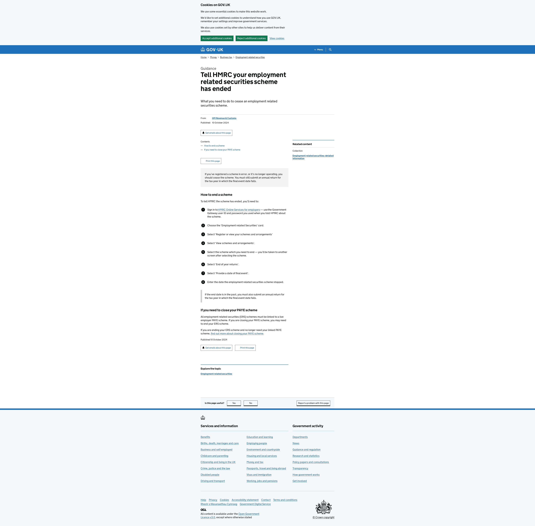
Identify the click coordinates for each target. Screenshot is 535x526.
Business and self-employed (216, 449)
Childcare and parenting (214, 455)
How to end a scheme (214, 145)
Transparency (300, 468)
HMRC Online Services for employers (239, 209)
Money (213, 57)
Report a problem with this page (313, 403)
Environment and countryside (263, 449)
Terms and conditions (285, 499)
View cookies (277, 38)
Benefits (205, 437)
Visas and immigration (259, 474)
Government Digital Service (255, 504)
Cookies (224, 499)
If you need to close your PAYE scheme (222, 149)
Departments (300, 437)
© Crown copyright (323, 517)
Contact (266, 499)
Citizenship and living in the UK (218, 462)
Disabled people (210, 474)
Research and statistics (306, 455)
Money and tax (255, 462)
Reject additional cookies (251, 38)
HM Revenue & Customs (224, 118)
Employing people (257, 443)
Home (203, 57)
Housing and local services (262, 455)
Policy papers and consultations (311, 462)
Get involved (300, 480)
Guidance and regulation (306, 449)
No (253, 403)
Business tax (226, 57)
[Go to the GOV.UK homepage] (212, 49)
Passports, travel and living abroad (266, 468)
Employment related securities (250, 57)
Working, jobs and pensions (262, 480)
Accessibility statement (245, 499)
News (296, 443)
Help (203, 499)
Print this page (213, 161)
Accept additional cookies (217, 38)
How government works (306, 474)
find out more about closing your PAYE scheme (237, 333)
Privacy (213, 499)
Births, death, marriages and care (220, 443)
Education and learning (260, 437)
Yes (236, 403)
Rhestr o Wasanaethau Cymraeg (219, 504)
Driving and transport (213, 480)
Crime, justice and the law (215, 468)
